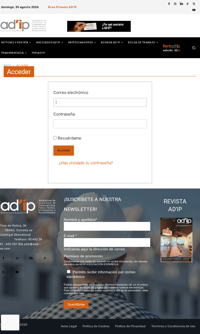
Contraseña (64, 114)
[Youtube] (196, 10)
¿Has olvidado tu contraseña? (86, 162)
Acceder (63, 150)
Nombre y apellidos (80, 219)
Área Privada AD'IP (62, 7)
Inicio (7, 65)
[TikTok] (47, 258)
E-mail (70, 236)
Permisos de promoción (83, 256)
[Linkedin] (33, 258)
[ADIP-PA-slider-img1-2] (98, 26)
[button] (194, 48)
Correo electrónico (70, 92)
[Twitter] (196, 4)
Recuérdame (69, 138)
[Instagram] (19, 258)
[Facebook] (171, 4)
